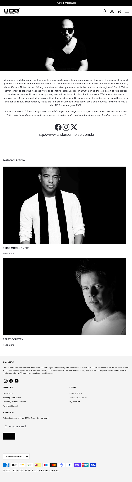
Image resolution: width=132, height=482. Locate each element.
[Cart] (119, 11)
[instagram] (66, 127)
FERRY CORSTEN (13, 339)
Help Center (8, 393)
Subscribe (7, 418)
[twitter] (73, 127)
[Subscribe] (9, 436)
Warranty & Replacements (14, 402)
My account (74, 402)
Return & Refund (10, 406)
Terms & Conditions (78, 398)
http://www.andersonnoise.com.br (66, 134)
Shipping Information (12, 398)
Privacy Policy (75, 393)
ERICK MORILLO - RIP (16, 248)
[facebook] (58, 127)
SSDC (16, 474)
